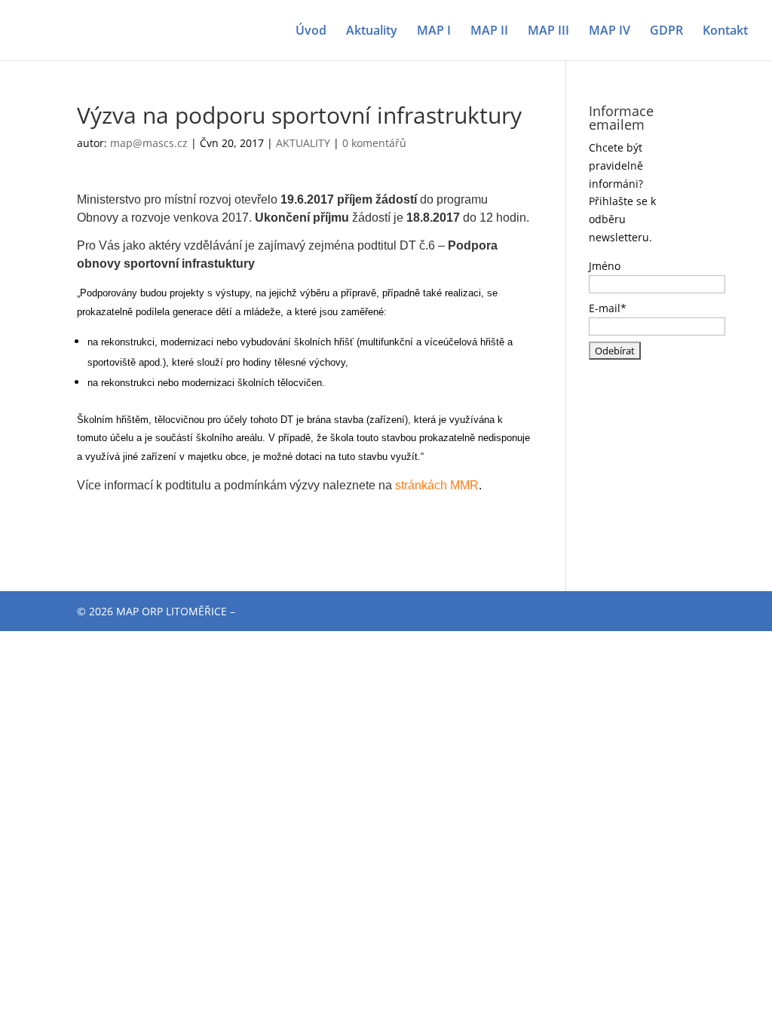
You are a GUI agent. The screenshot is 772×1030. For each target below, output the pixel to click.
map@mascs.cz (149, 143)
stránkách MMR (437, 485)
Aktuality (371, 31)
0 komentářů (374, 143)
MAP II (489, 31)
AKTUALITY (303, 143)
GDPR (666, 31)
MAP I (434, 31)
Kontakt (725, 31)
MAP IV (609, 31)
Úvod (311, 31)
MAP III (548, 31)
